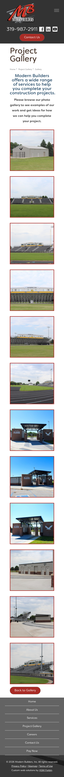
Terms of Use (46, 766)
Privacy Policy (18, 766)
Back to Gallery (25, 690)
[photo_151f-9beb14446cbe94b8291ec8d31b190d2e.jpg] (32, 430)
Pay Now (32, 751)
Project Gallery (25, 69)
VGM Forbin (45, 770)
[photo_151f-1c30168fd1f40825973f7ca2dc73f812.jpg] (32, 150)
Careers (32, 734)
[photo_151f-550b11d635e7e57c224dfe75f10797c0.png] (32, 290)
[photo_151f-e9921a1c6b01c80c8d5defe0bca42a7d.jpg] (32, 617)
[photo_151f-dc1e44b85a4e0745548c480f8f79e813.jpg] (32, 523)
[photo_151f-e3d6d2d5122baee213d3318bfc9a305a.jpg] (32, 570)
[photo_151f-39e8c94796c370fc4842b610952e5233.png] (32, 243)
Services (32, 718)
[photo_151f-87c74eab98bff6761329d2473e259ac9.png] (32, 383)
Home (12, 69)
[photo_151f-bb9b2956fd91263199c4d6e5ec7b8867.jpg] (32, 477)
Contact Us (32, 37)
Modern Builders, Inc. (26, 761)
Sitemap (32, 766)
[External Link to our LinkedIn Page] (48, 29)
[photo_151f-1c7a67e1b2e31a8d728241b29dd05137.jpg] (32, 197)
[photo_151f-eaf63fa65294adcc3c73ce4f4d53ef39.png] (32, 663)
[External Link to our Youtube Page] (55, 29)
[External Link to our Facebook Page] (41, 29)
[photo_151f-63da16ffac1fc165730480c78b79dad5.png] (32, 337)
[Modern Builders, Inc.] (21, 14)
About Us (32, 709)
